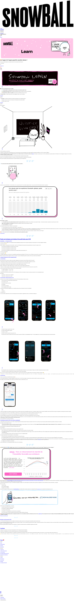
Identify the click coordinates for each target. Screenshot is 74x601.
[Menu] (1, 35)
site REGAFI (39, 439)
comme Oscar (40, 513)
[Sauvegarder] (1, 68)
